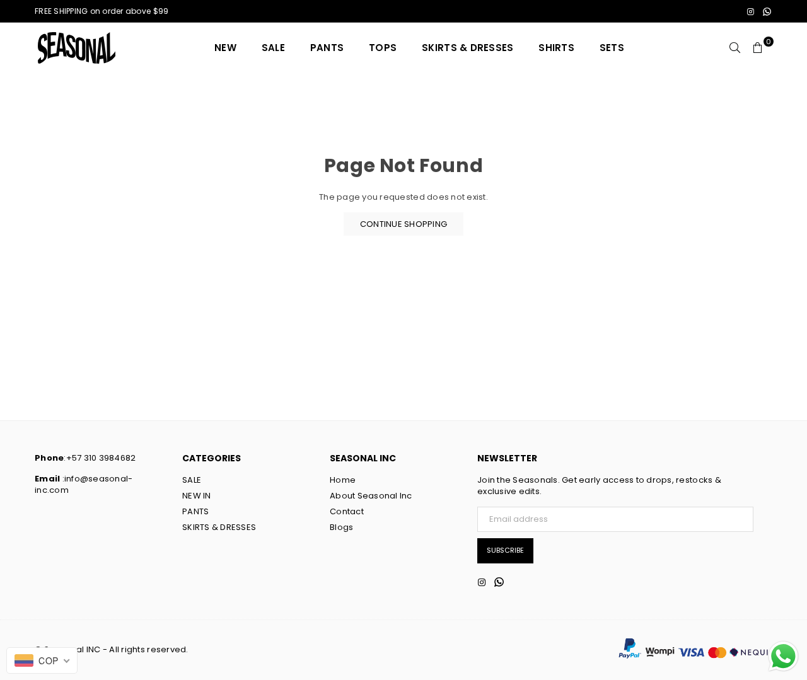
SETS (612, 47)
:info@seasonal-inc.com (83, 484)
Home (343, 480)
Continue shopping (403, 224)
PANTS (327, 47)
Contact (347, 511)
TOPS (383, 47)
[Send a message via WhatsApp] (783, 656)
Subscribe (505, 550)
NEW (225, 47)
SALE (273, 47)
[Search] (735, 47)
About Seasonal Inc (371, 496)
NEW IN (196, 496)
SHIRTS (556, 47)
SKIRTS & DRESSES (467, 47)
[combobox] (42, 660)
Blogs (341, 527)
